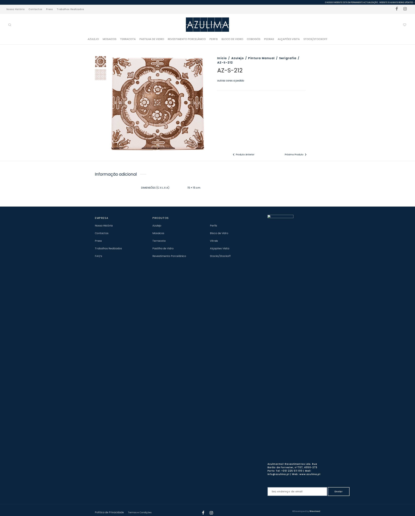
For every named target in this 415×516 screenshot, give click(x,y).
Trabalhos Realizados (70, 9)
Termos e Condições (140, 512)
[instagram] (405, 9)
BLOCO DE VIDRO (232, 39)
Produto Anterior (244, 154)
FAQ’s (98, 256)
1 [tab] (155, 146)
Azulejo (93, 39)
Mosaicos (109, 39)
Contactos (35, 9)
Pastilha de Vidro (151, 39)
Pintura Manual (261, 58)
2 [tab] (158, 145)
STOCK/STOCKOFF (315, 39)
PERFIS (213, 39)
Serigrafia (287, 58)
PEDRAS (269, 39)
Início (222, 58)
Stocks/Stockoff (220, 256)
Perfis (213, 225)
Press (49, 9)
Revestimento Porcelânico (187, 39)
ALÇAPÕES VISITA (289, 39)
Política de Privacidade (109, 512)
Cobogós (253, 39)
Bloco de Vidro (219, 233)
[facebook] (397, 9)
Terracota (128, 39)
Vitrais (214, 241)
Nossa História (15, 9)
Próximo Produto (294, 154)
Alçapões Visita (219, 248)
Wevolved (314, 511)
